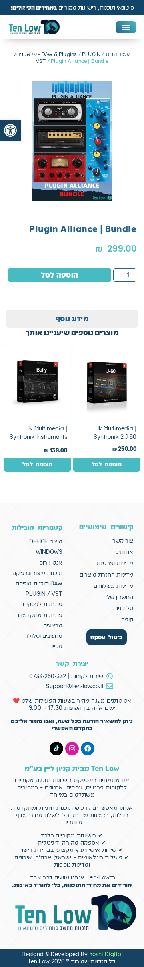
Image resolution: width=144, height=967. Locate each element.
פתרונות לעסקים (42, 604)
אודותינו (124, 551)
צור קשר (122, 540)
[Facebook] (87, 748)
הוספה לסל (59, 275)
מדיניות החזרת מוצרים (106, 574)
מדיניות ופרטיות (114, 563)
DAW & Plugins (59, 54)
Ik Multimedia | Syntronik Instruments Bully (38, 437)
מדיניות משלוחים (113, 585)
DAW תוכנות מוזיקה (39, 583)
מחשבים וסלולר (43, 635)
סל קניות (123, 608)
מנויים (55, 646)
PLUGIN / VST (44, 593)
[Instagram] (72, 748)
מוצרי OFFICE (45, 541)
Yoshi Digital (105, 954)
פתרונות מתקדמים (40, 615)
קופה (127, 619)
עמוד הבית (118, 54)
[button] (10, 130)
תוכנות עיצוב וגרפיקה (37, 573)
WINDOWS (49, 551)
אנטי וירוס (50, 562)
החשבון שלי (119, 597)
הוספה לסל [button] (107, 464)
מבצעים (52, 625)
